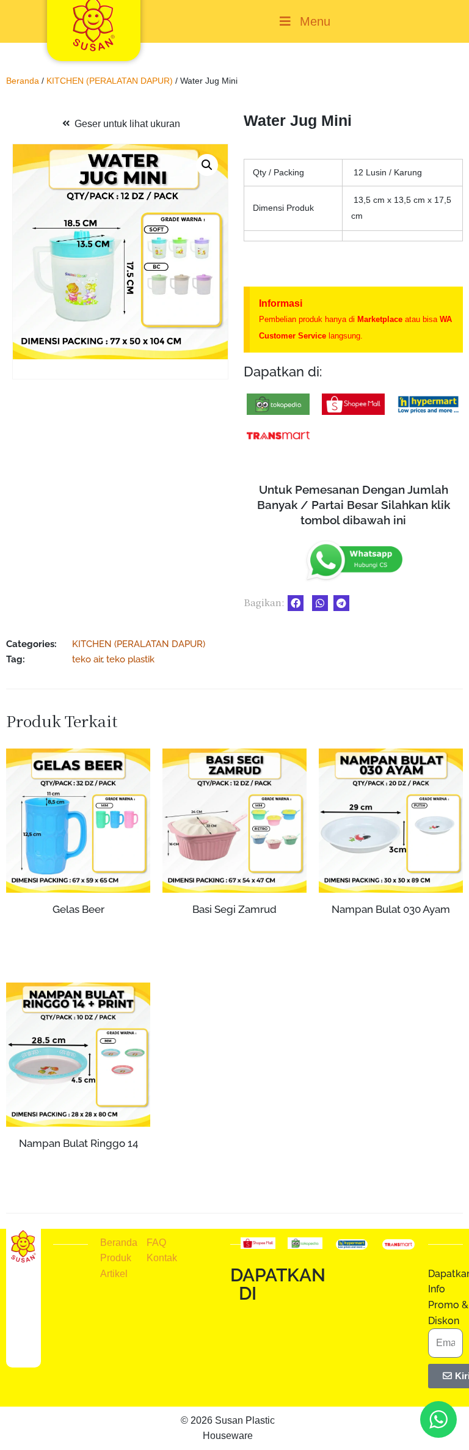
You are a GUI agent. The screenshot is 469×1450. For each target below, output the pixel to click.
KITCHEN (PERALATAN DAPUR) (109, 81)
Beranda (22, 81)
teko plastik (130, 659)
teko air (87, 659)
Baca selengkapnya (78, 932)
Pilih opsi (235, 953)
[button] (207, 165)
